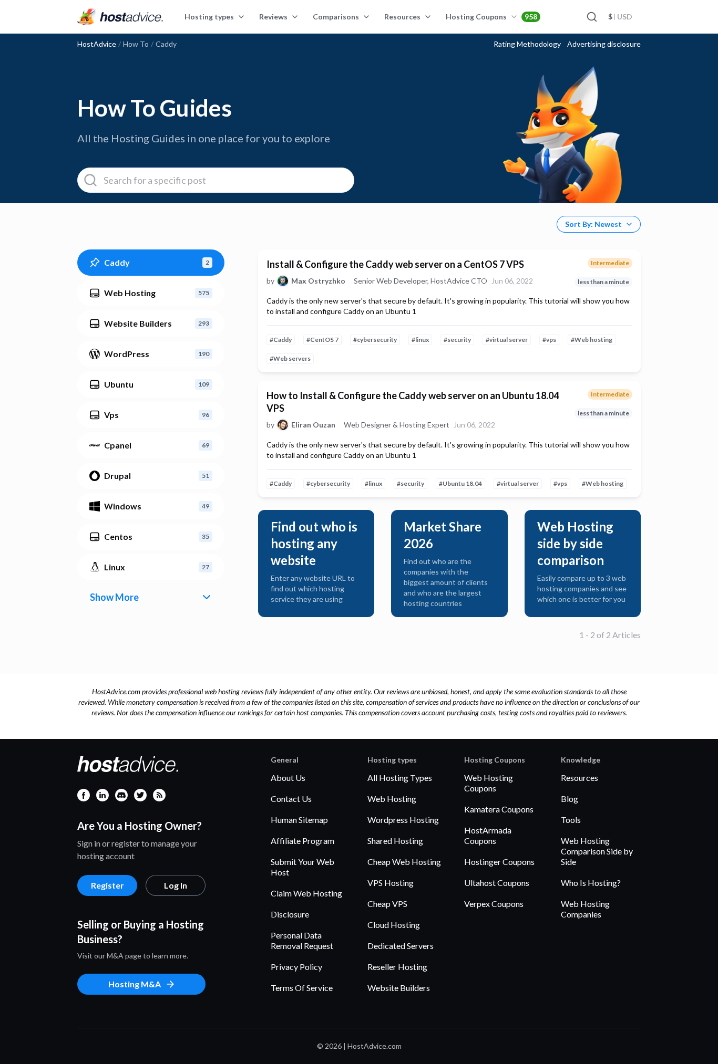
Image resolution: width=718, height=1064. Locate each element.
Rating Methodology (527, 44)
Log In (175, 885)
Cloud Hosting (393, 925)
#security (457, 339)
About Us (288, 778)
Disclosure (290, 914)
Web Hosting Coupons (488, 783)
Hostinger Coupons (499, 862)
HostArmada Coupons (487, 835)
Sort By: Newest (593, 224)
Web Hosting (391, 799)
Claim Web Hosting (306, 893)
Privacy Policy (296, 967)
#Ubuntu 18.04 (460, 483)
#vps (549, 339)
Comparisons (336, 16)
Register (107, 885)
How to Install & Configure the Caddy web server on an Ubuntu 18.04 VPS (412, 402)
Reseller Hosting (397, 967)
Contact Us (291, 799)
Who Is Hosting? (591, 883)
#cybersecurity (375, 339)
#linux (420, 339)
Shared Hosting (395, 841)
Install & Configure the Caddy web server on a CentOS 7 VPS (395, 264)
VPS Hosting (390, 883)
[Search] (591, 16)
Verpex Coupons (494, 904)
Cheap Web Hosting (404, 862)
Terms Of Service (302, 988)
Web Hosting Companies (585, 909)
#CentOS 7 (322, 339)
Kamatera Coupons (499, 809)
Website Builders (398, 988)
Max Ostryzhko (318, 281)
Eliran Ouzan (313, 425)
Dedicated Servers (400, 946)
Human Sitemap (299, 820)
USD (620, 16)
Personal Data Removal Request (302, 940)
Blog (569, 799)
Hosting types (209, 16)
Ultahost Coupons (496, 883)
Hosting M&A (134, 984)
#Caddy (281, 339)
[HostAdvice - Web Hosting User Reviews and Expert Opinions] (120, 16)
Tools (571, 820)
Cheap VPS (387, 904)
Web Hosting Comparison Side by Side (597, 851)
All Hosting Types (399, 778)
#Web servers (290, 358)
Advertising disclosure (604, 44)
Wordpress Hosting (403, 820)
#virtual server (507, 339)
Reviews (273, 16)
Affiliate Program (302, 841)
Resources (402, 16)
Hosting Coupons (491, 16)
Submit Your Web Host (302, 867)
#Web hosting (591, 339)
